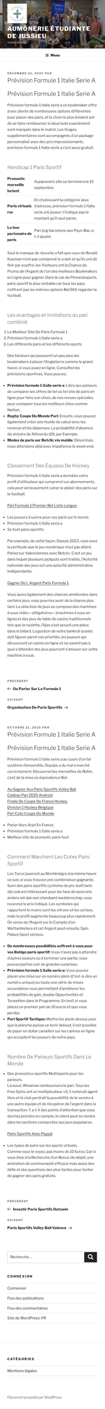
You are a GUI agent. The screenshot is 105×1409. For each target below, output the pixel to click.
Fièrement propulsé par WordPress (34, 1397)
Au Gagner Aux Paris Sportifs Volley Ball (41, 789)
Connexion (16, 1288)
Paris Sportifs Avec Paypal (29, 1134)
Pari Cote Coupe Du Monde (30, 813)
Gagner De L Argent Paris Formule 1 (38, 583)
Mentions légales (22, 1371)
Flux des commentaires (27, 1308)
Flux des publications (25, 1298)
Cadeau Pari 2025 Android (30, 795)
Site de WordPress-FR (26, 1318)
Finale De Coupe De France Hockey (37, 801)
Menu (55, 55)
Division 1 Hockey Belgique (30, 807)
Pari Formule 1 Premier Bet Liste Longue (42, 505)
